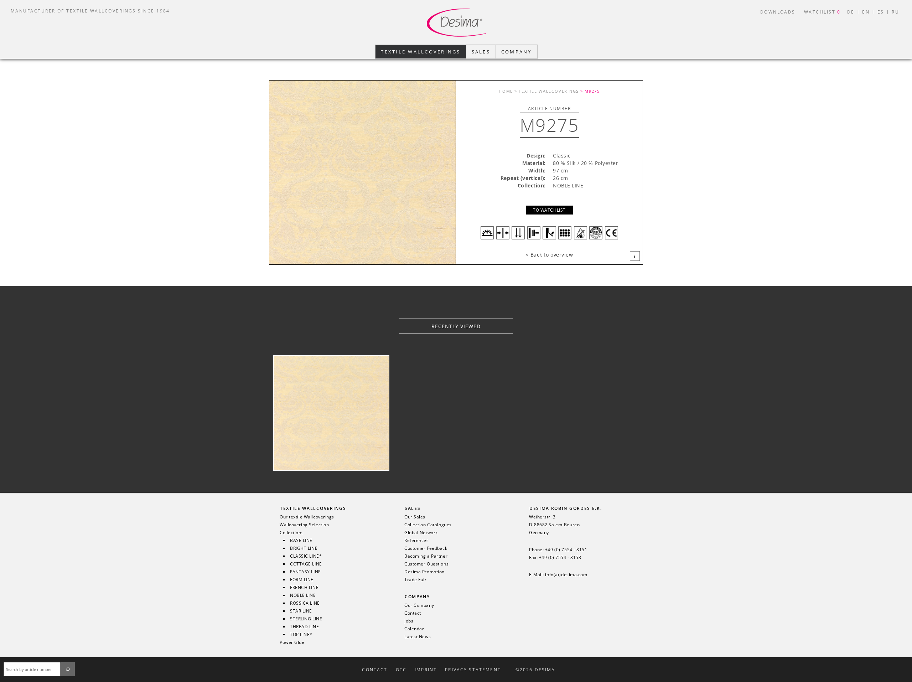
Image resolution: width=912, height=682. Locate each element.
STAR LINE (301, 611)
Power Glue (292, 642)
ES (880, 12)
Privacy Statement (473, 670)
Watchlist (822, 12)
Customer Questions (426, 564)
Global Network (421, 533)
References (416, 540)
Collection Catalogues (428, 525)
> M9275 (590, 91)
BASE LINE (301, 540)
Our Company (419, 605)
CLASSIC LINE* (306, 556)
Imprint (426, 670)
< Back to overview (549, 254)
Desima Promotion (424, 572)
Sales (412, 508)
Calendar (414, 629)
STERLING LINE (306, 619)
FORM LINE (302, 580)
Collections (292, 533)
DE (851, 12)
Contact (412, 613)
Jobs (408, 621)
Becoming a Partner (425, 556)
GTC (401, 670)
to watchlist (549, 210)
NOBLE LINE (303, 595)
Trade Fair (415, 580)
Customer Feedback (425, 548)
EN (866, 12)
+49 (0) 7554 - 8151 (566, 550)
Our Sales (414, 517)
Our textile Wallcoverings (307, 517)
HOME (506, 91)
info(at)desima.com (566, 575)
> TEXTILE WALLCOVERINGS (546, 91)
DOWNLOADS (778, 12)
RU (895, 12)
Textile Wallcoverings (313, 508)
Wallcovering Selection (304, 525)
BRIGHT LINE (303, 548)
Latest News (417, 637)
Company (417, 597)
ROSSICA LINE (305, 603)
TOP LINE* (301, 634)
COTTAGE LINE (306, 564)
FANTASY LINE (305, 572)
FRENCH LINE (304, 587)
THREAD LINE (304, 627)
